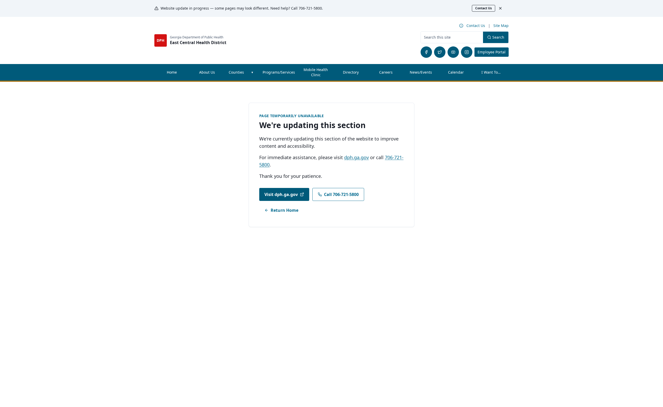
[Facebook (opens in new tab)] (426, 52)
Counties (236, 72)
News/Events (421, 72)
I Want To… (491, 72)
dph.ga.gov (356, 157)
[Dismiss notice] (503, 8)
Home (172, 72)
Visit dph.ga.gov (281, 194)
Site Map (501, 25)
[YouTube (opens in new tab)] (453, 52)
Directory (351, 72)
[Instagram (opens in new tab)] (466, 52)
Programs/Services (279, 72)
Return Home (284, 210)
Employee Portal (493, 51)
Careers (391, 73)
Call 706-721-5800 (341, 194)
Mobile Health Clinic (316, 72)
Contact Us (483, 8)
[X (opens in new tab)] (439, 52)
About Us (207, 72)
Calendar (456, 72)
